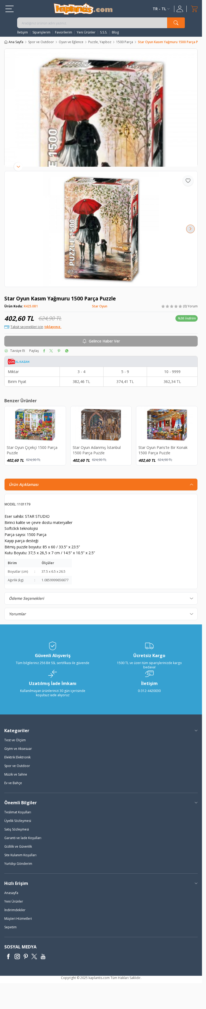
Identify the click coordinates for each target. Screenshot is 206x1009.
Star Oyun (99, 306)
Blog (115, 32)
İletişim (22, 32)
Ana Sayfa (16, 42)
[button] (11, 229)
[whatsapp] (66, 350)
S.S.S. (103, 32)
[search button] (176, 22)
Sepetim (10, 927)
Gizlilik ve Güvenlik (18, 846)
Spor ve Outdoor (41, 42)
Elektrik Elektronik (17, 757)
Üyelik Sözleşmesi (17, 820)
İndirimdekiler (14, 910)
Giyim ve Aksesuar (18, 748)
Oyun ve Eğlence (71, 42)
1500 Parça (124, 42)
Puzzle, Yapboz (99, 42)
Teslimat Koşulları (17, 812)
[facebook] (44, 350)
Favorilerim (63, 32)
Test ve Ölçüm (15, 740)
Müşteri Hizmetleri (18, 918)
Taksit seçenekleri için (35, 327)
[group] (101, 229)
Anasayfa (11, 893)
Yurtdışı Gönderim (18, 863)
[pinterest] (59, 350)
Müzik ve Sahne (15, 774)
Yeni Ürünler (86, 32)
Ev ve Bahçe (13, 783)
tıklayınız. (52, 327)
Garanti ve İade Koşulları (22, 838)
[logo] (83, 8)
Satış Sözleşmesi (16, 829)
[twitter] (51, 350)
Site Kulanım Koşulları (20, 855)
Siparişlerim (41, 32)
